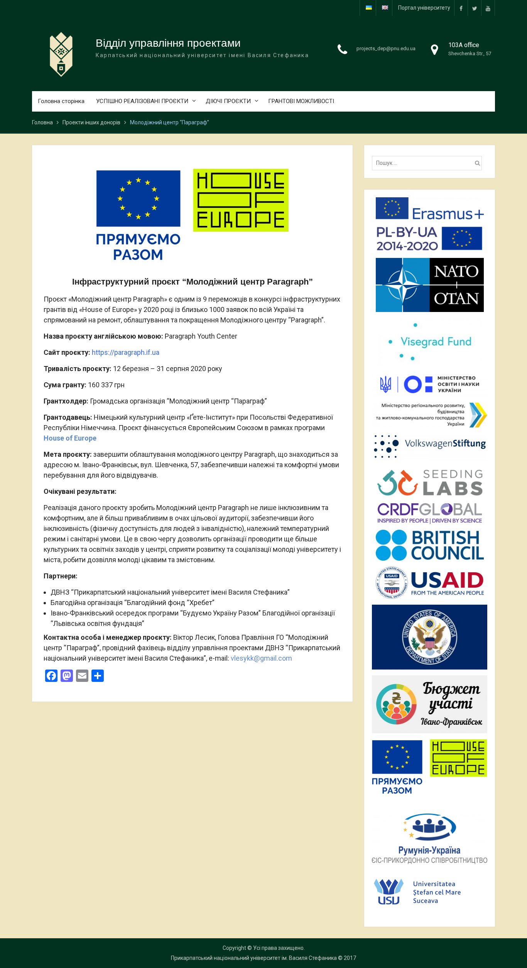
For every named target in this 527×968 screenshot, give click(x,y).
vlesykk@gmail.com (261, 658)
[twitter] (474, 8)
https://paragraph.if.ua (125, 352)
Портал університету (424, 8)
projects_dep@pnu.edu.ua (386, 48)
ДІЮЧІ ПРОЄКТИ (228, 101)
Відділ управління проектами (168, 43)
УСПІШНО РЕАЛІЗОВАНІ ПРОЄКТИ (142, 101)
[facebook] (461, 8)
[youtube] (488, 8)
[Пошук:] (429, 163)
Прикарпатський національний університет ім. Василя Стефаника (254, 958)
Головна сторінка (61, 101)
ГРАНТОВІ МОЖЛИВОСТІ (301, 101)
